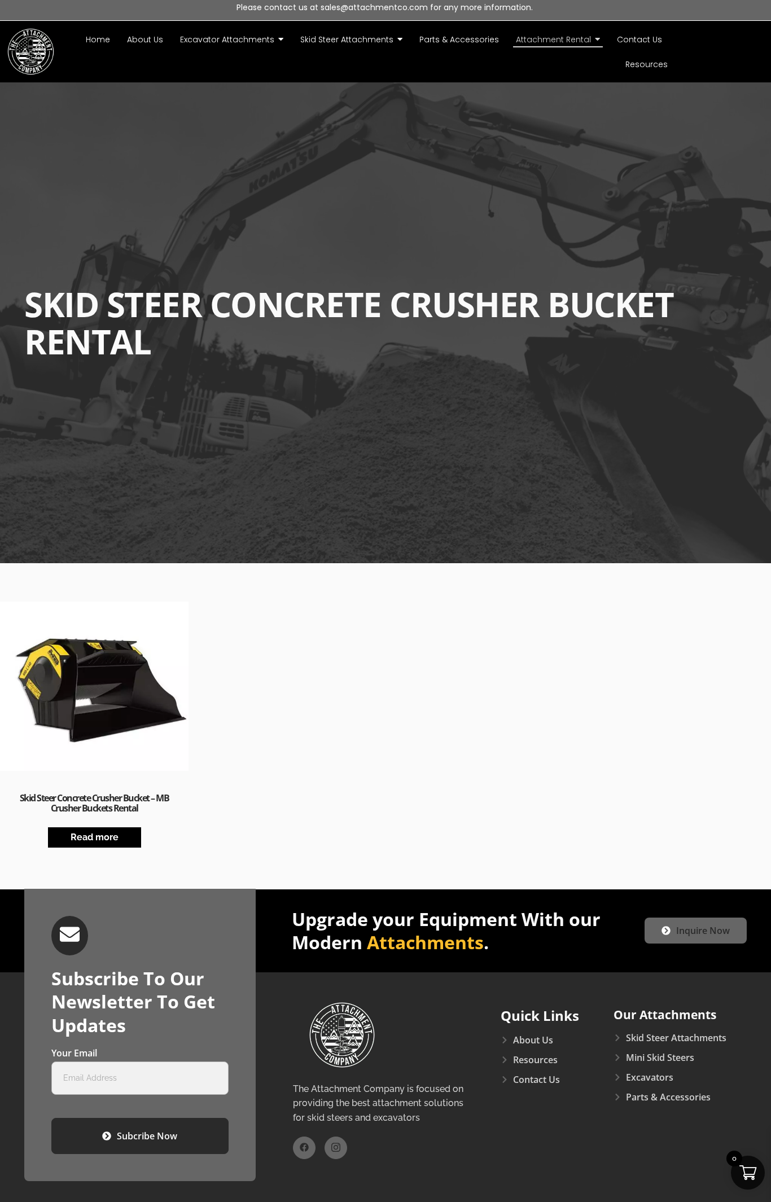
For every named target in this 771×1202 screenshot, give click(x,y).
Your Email (74, 1054)
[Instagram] (336, 1148)
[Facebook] (304, 1148)
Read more (95, 837)
